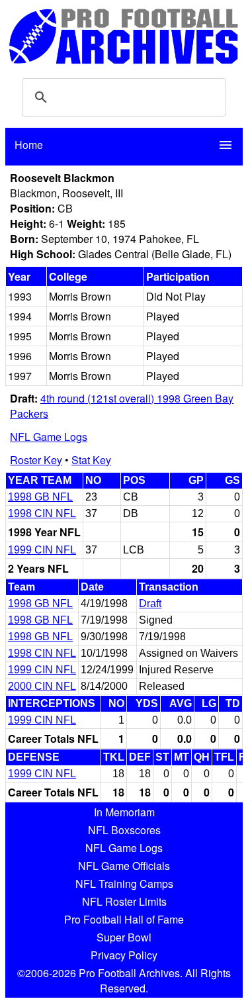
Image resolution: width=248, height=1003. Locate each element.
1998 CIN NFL (42, 513)
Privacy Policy (124, 955)
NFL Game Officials (124, 865)
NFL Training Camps (124, 883)
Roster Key (36, 459)
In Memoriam (124, 812)
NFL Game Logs (48, 436)
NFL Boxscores (124, 829)
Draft (150, 603)
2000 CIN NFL (42, 686)
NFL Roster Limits (124, 901)
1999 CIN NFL (42, 549)
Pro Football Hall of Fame (124, 919)
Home (29, 144)
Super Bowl (124, 937)
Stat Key (91, 459)
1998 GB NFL (40, 496)
